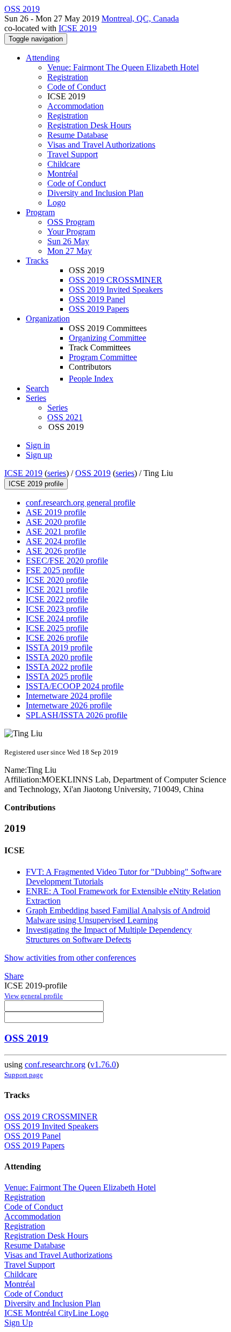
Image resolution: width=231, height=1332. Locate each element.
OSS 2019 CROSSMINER (115, 279)
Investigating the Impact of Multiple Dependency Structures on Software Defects (109, 934)
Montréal (62, 173)
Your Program (71, 231)
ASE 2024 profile (56, 541)
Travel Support (72, 154)
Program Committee (103, 357)
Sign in (38, 445)
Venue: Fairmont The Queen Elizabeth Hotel (123, 67)
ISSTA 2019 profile (59, 647)
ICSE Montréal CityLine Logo (56, 1313)
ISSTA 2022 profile (59, 666)
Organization (48, 318)
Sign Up (18, 1322)
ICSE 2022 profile (57, 599)
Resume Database (77, 135)
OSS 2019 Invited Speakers (116, 289)
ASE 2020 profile (56, 521)
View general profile (33, 996)
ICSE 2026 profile (57, 637)
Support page (23, 1075)
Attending (43, 57)
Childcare (63, 164)
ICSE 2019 (78, 28)
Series (57, 407)
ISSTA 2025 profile (59, 676)
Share (14, 975)
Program (40, 212)
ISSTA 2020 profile (59, 657)
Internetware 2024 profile (69, 695)
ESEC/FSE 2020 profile (67, 560)
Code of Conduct (76, 86)
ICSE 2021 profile (57, 589)
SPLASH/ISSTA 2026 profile (76, 715)
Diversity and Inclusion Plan (95, 192)
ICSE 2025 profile (57, 628)
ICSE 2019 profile (36, 484)
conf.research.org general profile (80, 502)
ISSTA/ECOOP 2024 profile (75, 686)
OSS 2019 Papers (99, 308)
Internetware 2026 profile (69, 705)
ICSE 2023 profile (57, 608)
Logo (56, 202)
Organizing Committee (107, 337)
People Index (91, 378)
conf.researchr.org (55, 1064)
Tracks (37, 260)
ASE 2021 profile (56, 531)
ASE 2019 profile (56, 512)
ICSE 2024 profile (57, 618)
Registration (67, 77)
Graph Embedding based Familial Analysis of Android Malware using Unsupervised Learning (118, 915)
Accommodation (75, 106)
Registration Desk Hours (89, 125)
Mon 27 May (69, 250)
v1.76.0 (103, 1064)
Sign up (39, 454)
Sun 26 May (68, 241)
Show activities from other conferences (70, 957)
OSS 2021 (65, 417)
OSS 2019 (93, 473)
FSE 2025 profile (55, 570)
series (56, 473)
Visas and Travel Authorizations (101, 144)
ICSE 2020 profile (57, 579)
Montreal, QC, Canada (140, 18)
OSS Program (71, 221)
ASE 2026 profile (56, 550)
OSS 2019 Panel (97, 299)
